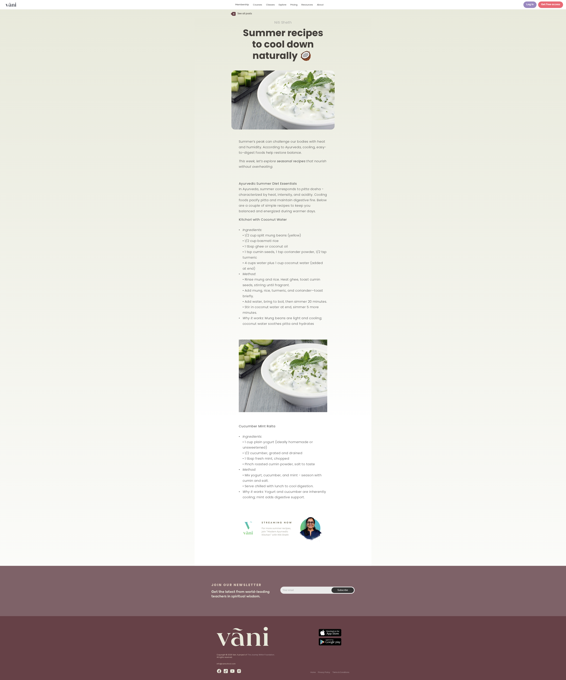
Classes (270, 4)
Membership (242, 5)
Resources (307, 4)
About (320, 4)
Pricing (293, 4)
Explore (282, 4)
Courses (257, 4)
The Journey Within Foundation (260, 655)
